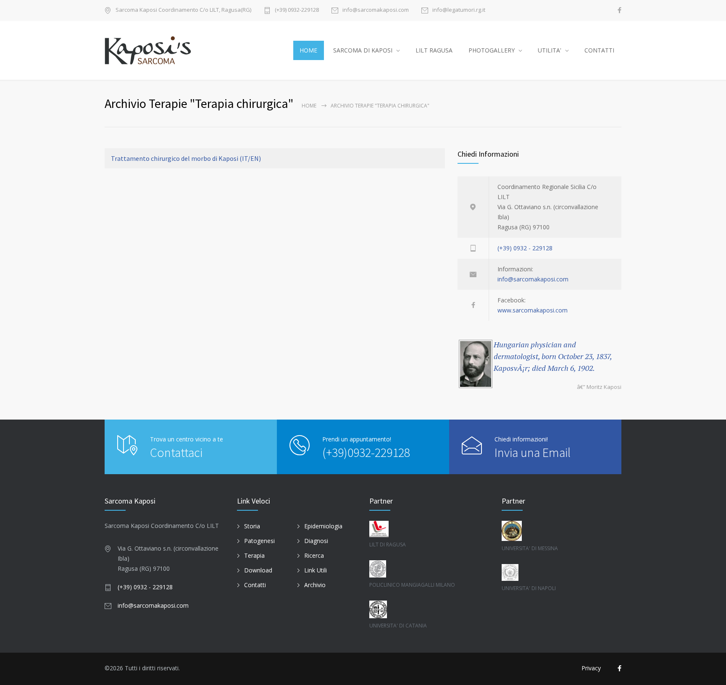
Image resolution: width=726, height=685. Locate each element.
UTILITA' (549, 50)
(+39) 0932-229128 (297, 10)
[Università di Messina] (561, 531)
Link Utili (315, 570)
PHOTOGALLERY (491, 50)
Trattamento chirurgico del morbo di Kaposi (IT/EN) (186, 158)
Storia (252, 526)
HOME (308, 50)
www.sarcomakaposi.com (532, 310)
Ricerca (314, 555)
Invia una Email (533, 452)
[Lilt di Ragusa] (420, 529)
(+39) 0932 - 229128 (524, 248)
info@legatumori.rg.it (458, 10)
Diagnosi (316, 541)
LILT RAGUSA (434, 50)
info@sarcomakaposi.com (375, 10)
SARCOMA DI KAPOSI (362, 50)
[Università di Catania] (420, 609)
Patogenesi (259, 541)
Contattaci (176, 452)
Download (258, 570)
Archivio (315, 585)
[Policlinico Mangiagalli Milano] (420, 568)
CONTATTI (599, 50)
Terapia (254, 555)
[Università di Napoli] (561, 572)
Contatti (255, 585)
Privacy (591, 668)
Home (309, 105)
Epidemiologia (323, 526)
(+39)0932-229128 (366, 452)
